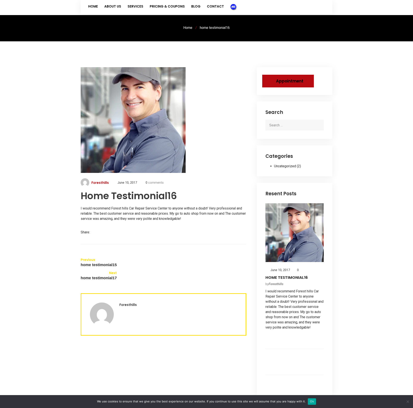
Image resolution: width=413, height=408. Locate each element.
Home (93, 6)
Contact (215, 6)
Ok (312, 401)
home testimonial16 (286, 277)
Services (135, 6)
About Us (112, 6)
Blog (195, 6)
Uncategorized (285, 166)
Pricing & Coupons (167, 6)
